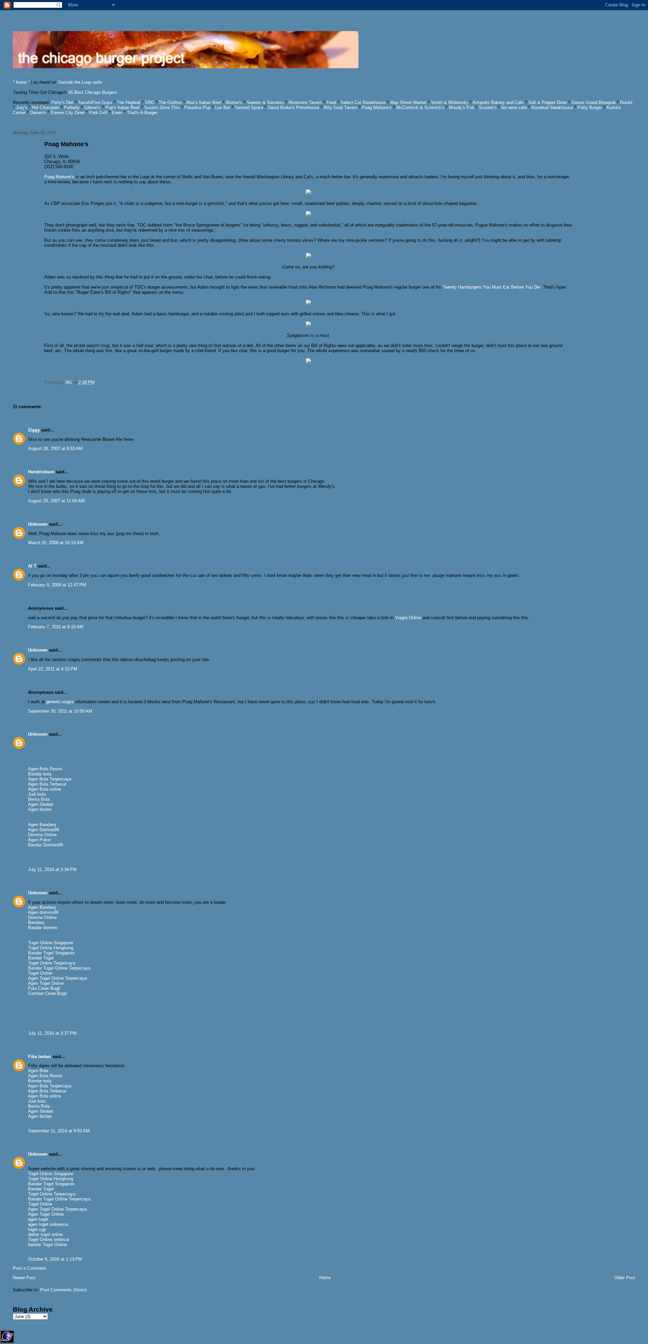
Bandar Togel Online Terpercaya (59, 968)
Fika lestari (39, 1056)
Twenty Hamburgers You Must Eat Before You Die (491, 287)
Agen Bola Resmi (45, 768)
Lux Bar (222, 107)
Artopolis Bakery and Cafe (498, 102)
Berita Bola (39, 799)
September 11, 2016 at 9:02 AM (59, 1130)
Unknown (38, 524)
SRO (149, 102)
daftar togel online (45, 1234)
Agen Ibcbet (40, 809)
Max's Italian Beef (204, 102)
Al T (32, 566)
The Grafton (170, 102)
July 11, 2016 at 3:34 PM (52, 869)
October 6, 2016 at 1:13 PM (55, 1259)
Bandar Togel (41, 957)
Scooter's (488, 107)
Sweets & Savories (266, 102)
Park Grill (98, 112)
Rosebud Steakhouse (552, 107)
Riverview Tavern (305, 102)
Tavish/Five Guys (95, 102)
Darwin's (38, 112)
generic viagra (60, 701)
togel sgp (37, 1229)
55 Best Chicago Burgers (92, 92)
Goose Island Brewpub (593, 102)
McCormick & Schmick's (420, 107)
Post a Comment (29, 1268)
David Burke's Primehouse (293, 107)
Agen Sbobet (40, 804)
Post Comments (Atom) (63, 1289)
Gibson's (92, 107)
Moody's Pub (461, 107)
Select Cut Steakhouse (363, 102)
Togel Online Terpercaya (51, 963)
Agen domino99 (43, 912)
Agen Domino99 (43, 829)
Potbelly (72, 107)
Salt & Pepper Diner (547, 102)
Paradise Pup (197, 107)
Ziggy (34, 429)
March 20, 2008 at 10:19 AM (55, 542)
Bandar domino (42, 927)
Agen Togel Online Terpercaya (57, 978)
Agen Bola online (44, 789)
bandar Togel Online (47, 1244)
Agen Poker (39, 839)
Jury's (21, 107)
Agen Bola (38, 1070)
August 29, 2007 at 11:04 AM (56, 500)
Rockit (626, 102)
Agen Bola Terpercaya (49, 779)
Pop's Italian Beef (122, 107)
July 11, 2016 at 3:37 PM (52, 1033)
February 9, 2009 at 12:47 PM (57, 584)
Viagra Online (408, 617)
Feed (331, 102)
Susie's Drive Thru (162, 107)
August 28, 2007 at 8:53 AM (55, 448)
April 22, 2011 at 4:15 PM (52, 668)
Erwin (117, 112)
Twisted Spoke (249, 107)
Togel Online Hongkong (50, 947)
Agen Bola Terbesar (47, 784)
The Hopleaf (128, 102)
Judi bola (37, 794)
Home (325, 1277)
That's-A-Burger (142, 112)
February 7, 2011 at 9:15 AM (55, 626)
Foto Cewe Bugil (44, 988)
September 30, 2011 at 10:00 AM (60, 711)
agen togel (38, 1219)
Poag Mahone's (377, 107)
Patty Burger (589, 107)
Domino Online (42, 834)
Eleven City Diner (68, 112)
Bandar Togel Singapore (51, 952)
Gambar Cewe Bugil (47, 993)
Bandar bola (39, 773)
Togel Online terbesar (49, 1239)
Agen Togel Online (46, 983)
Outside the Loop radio (80, 82)
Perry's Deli (62, 102)
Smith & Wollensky (449, 102)
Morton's (234, 102)
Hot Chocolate (45, 107)
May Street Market (408, 102)
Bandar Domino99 (45, 844)
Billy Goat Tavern (340, 107)
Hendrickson (41, 471)
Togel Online (40, 973)
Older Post (624, 1277)
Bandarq (36, 922)
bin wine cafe (514, 107)
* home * (21, 82)
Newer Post (24, 1277)
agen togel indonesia (48, 1224)
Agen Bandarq (42, 824)
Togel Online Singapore (50, 942)
